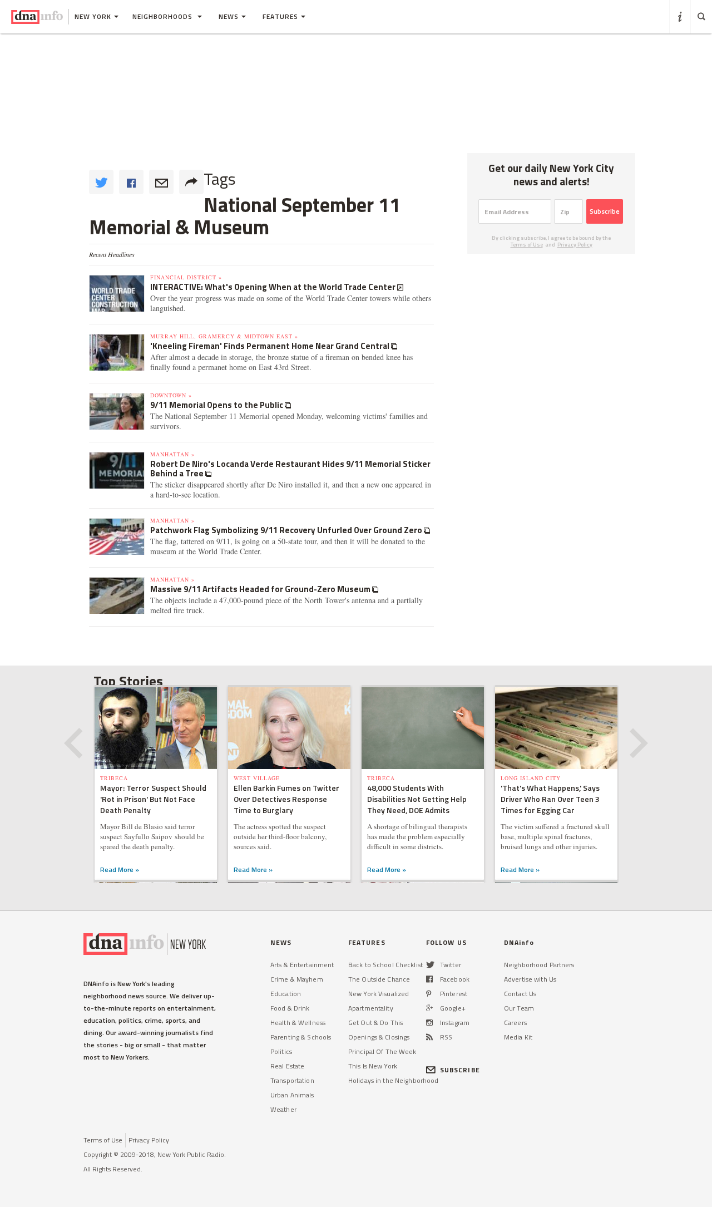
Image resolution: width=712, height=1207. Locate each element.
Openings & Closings (378, 1037)
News (229, 16)
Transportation (292, 1080)
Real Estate (287, 1066)
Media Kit (518, 1037)
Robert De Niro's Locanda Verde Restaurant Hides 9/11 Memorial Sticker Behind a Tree (290, 468)
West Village (257, 778)
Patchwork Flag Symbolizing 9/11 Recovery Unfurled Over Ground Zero (287, 530)
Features (280, 16)
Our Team (519, 1008)
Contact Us (520, 993)
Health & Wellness (297, 1022)
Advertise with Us (530, 979)
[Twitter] (430, 964)
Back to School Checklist (385, 964)
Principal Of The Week (382, 1051)
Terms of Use (527, 244)
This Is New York (372, 1066)
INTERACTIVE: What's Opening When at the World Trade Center (273, 286)
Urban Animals (292, 1095)
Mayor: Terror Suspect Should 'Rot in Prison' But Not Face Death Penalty (153, 799)
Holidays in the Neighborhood (393, 1080)
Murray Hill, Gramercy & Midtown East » (224, 336)
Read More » (119, 869)
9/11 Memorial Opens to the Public (217, 404)
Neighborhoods (163, 16)
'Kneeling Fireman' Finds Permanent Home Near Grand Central (270, 345)
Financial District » (186, 277)
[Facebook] (429, 979)
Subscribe (605, 211)
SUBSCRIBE (460, 1070)
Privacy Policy (574, 244)
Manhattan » (172, 454)
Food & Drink (289, 1008)
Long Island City (531, 778)
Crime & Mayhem (296, 979)
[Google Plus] (429, 1008)
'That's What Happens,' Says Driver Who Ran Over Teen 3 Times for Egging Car (550, 799)
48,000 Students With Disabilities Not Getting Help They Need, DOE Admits (417, 799)
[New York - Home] (37, 16)
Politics (281, 1051)
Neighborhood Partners (539, 964)
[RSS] (429, 1037)
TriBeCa (114, 778)
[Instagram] (429, 1022)
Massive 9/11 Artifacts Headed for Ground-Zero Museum (261, 589)
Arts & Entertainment (302, 964)
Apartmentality (370, 1008)
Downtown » (171, 395)
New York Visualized (378, 993)
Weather (283, 1109)
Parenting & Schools (300, 1037)
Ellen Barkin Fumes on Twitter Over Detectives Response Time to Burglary (286, 799)
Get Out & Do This (375, 1022)
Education (285, 993)
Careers (515, 1022)
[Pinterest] (428, 993)
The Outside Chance (379, 979)
